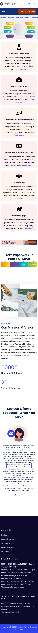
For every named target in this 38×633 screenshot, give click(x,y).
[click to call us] (34, 3)
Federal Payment (8, 539)
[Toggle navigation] (3, 11)
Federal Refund (7, 547)
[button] (4, 465)
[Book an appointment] (19, 242)
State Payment (7, 543)
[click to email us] (29, 3)
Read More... (22, 69)
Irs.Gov (4, 535)
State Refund (6, 551)
